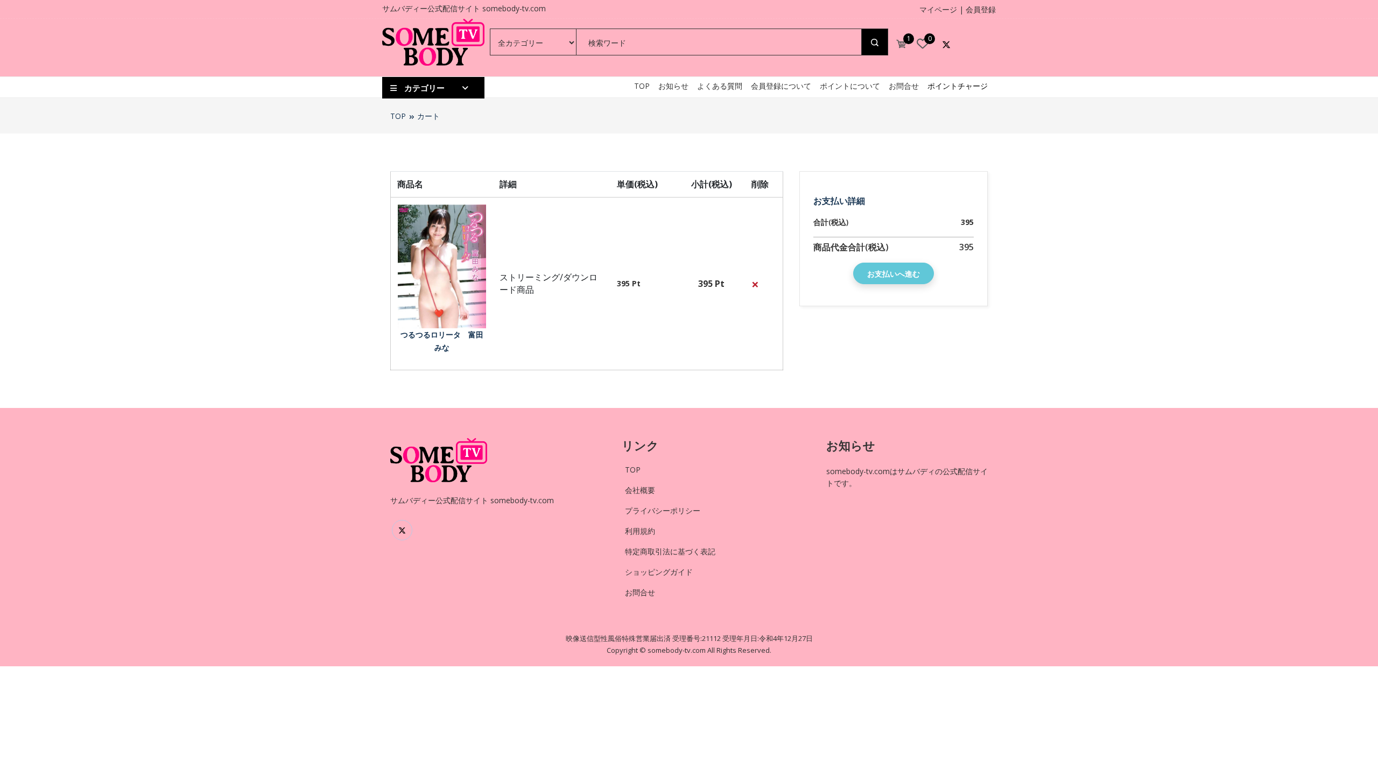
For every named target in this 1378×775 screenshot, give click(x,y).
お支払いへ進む (893, 274)
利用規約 (640, 531)
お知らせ (673, 86)
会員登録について (781, 86)
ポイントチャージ (957, 86)
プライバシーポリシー (662, 510)
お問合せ (904, 86)
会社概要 (640, 490)
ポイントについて (850, 86)
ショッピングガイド (659, 572)
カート (428, 116)
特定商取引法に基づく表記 (670, 551)
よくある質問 (719, 86)
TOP (642, 86)
